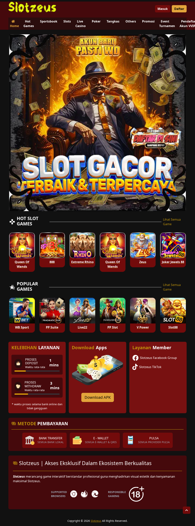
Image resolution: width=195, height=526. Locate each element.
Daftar (179, 9)
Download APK (98, 397)
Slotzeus (96, 521)
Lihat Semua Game (172, 221)
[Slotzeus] (32, 7)
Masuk (162, 9)
